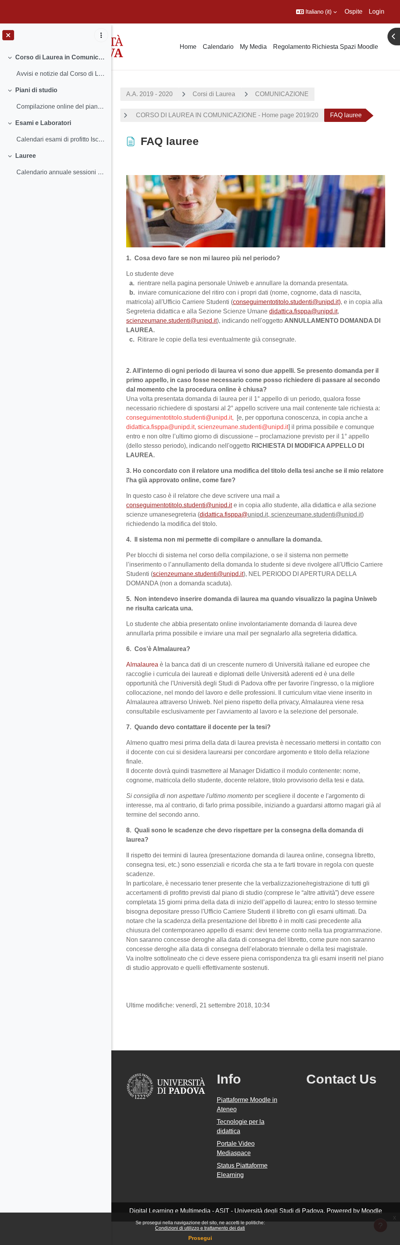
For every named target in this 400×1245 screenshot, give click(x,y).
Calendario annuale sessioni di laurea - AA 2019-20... (60, 172)
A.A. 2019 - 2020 (149, 94)
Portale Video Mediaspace (236, 1148)
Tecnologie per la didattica (240, 1126)
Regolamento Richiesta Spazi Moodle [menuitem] (325, 46)
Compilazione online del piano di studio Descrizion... (60, 106)
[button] (316, 11)
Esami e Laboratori (43, 123)
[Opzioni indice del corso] (101, 35)
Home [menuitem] (188, 46)
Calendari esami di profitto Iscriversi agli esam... (60, 139)
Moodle (371, 1210)
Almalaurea (142, 664)
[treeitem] (55, 65)
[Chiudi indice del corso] (8, 35)
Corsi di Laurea (214, 94)
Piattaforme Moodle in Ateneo (247, 1105)
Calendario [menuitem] (218, 46)
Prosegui (200, 1238)
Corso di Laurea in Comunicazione (60, 57)
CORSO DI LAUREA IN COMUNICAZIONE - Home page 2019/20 (226, 115)
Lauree (25, 155)
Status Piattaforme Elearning (242, 1170)
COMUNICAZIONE (282, 94)
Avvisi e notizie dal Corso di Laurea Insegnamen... (60, 73)
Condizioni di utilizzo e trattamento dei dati (200, 1228)
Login (376, 11)
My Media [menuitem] (253, 46)
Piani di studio (36, 90)
